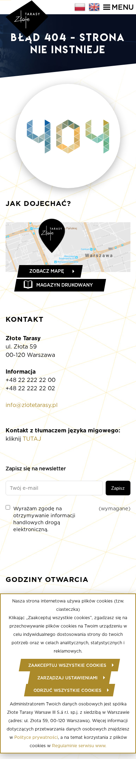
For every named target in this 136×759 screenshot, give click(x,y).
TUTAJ (32, 439)
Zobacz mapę (46, 271)
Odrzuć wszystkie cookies (67, 690)
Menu (123, 7)
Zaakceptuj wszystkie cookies (67, 665)
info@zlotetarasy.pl (32, 405)
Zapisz (118, 488)
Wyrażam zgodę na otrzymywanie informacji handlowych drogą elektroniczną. (71, 518)
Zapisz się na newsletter (36, 468)
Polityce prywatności (36, 737)
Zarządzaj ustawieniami (67, 677)
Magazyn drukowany (64, 285)
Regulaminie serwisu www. (79, 745)
